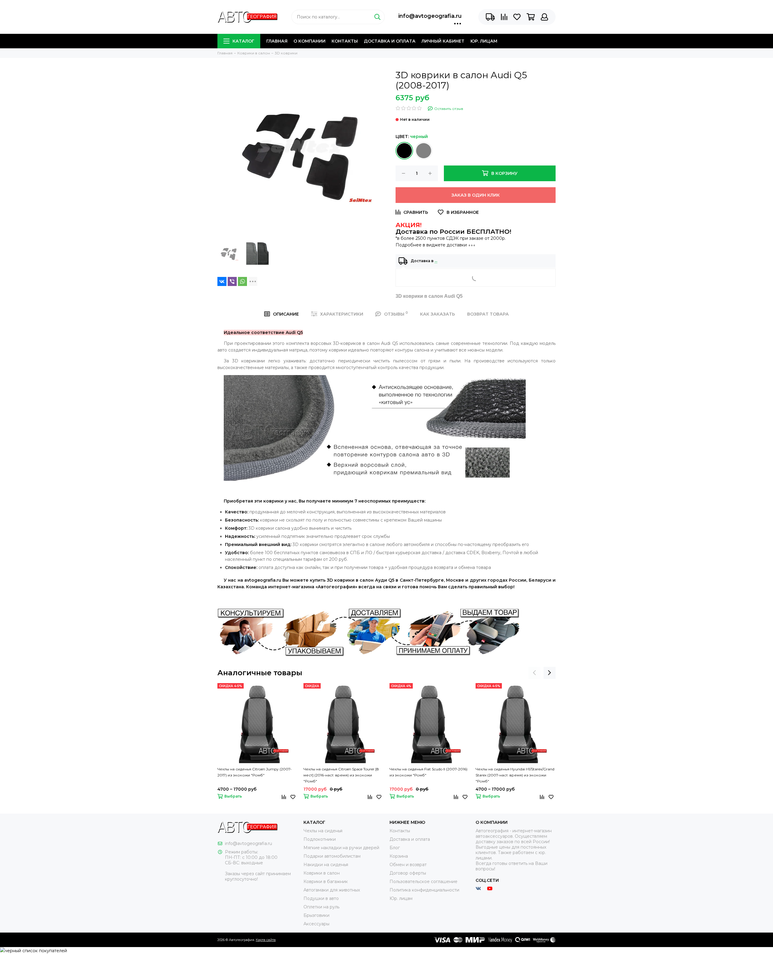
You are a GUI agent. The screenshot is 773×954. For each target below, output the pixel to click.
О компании (309, 41)
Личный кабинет (443, 41)
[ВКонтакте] (221, 281)
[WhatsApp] (242, 281)
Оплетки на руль (321, 907)
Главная (276, 41)
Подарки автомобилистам (332, 856)
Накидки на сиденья (325, 864)
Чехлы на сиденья (322, 831)
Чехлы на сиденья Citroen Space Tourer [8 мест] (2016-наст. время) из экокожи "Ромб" (341, 775)
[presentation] (534, 673)
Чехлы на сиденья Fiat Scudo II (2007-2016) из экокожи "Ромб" (428, 772)
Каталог (243, 41)
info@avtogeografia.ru (430, 16)
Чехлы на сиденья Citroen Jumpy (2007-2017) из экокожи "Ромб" (254, 772)
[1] (404, 150)
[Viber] (232, 281)
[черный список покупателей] (33, 950)
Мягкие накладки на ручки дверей (341, 847)
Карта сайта (266, 940)
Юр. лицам (483, 41)
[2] (423, 150)
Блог (395, 847)
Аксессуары (316, 924)
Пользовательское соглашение (423, 881)
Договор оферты (408, 873)
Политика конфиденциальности (424, 890)
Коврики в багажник (325, 881)
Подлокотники (319, 839)
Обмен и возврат (408, 864)
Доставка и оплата (389, 41)
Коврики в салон (321, 873)
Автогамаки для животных (331, 890)
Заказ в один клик (475, 195)
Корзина (399, 856)
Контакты (345, 41)
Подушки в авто (321, 898)
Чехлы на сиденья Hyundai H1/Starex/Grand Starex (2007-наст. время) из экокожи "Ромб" (515, 775)
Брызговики (316, 915)
